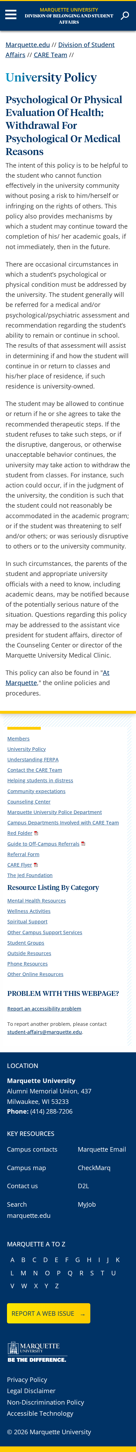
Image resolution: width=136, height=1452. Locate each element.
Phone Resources (27, 963)
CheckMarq (94, 1167)
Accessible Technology (40, 1413)
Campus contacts (32, 1149)
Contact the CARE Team (34, 770)
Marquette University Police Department (54, 812)
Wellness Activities (29, 911)
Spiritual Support (27, 921)
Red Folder (19, 833)
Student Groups (25, 942)
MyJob (87, 1204)
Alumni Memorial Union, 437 (49, 1091)
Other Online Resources (35, 974)
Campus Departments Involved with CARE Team (63, 822)
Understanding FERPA (33, 759)
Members (18, 738)
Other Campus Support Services (44, 932)
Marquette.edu (28, 44)
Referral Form (23, 854)
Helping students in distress (40, 780)
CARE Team (50, 55)
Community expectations (36, 791)
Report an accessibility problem (44, 1008)
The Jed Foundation (30, 875)
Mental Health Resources (36, 900)
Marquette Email (102, 1149)
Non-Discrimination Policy (45, 1402)
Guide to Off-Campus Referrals (43, 843)
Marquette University (69, 9)
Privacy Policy (27, 1379)
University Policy (26, 749)
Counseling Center (29, 801)
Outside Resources (29, 953)
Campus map (26, 1167)
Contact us (22, 1186)
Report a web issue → (49, 1313)
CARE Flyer (19, 864)
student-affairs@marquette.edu (44, 1032)
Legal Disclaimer (31, 1390)
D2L (83, 1186)
